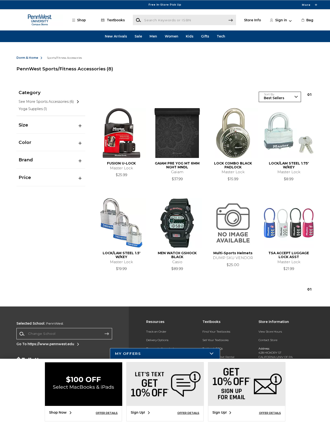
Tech (221, 36)
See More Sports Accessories (46, 101)
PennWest (39, 323)
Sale (138, 36)
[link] (307, 20)
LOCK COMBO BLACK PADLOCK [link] (233, 165)
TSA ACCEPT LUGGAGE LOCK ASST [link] (288, 255)
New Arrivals (116, 36)
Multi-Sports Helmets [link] (232, 253)
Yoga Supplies (33, 109)
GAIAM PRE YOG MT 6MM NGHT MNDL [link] (177, 165)
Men (153, 36)
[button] (165, 4)
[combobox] (64, 334)
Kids (190, 36)
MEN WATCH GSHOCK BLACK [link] (177, 255)
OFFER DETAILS (107, 413)
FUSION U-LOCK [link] (121, 163)
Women (171, 36)
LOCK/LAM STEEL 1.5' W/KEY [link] (121, 255)
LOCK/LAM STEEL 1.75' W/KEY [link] (289, 165)
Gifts (205, 36)
